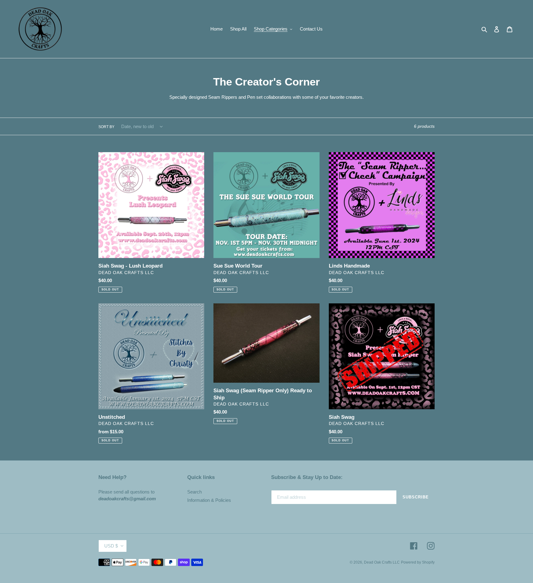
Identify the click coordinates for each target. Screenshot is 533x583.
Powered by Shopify (418, 562)
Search (194, 491)
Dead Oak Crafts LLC (382, 562)
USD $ (111, 545)
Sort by (106, 127)
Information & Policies (209, 500)
